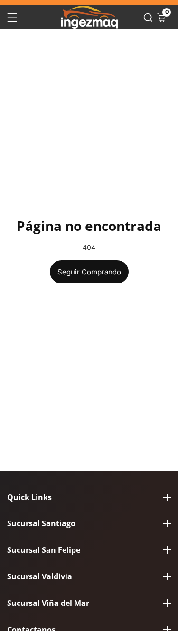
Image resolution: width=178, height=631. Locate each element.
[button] (148, 17)
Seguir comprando (89, 271)
